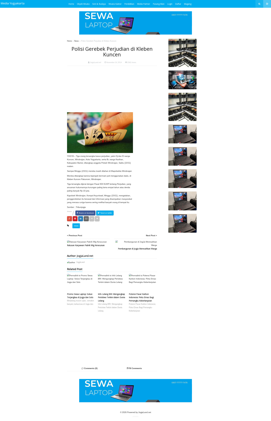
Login (169, 4)
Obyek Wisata (83, 4)
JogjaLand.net (95, 62)
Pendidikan (129, 4)
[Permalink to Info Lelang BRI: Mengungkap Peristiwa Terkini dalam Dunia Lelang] (112, 283)
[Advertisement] (145, 111)
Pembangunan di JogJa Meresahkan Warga (137, 248)
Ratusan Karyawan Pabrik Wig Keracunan (86, 245)
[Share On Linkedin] (80, 218)
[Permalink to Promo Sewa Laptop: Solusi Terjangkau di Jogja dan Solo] (81, 283)
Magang (187, 4)
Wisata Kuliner (115, 4)
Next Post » (151, 235)
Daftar (178, 4)
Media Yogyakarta (12, 3)
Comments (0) (91, 368)
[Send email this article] (86, 218)
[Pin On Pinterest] (75, 218)
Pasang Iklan (158, 4)
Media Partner (143, 4)
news (76, 226)
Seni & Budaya (99, 4)
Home (71, 4)
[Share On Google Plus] (69, 218)
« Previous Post (74, 235)
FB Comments (135, 368)
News (76, 41)
